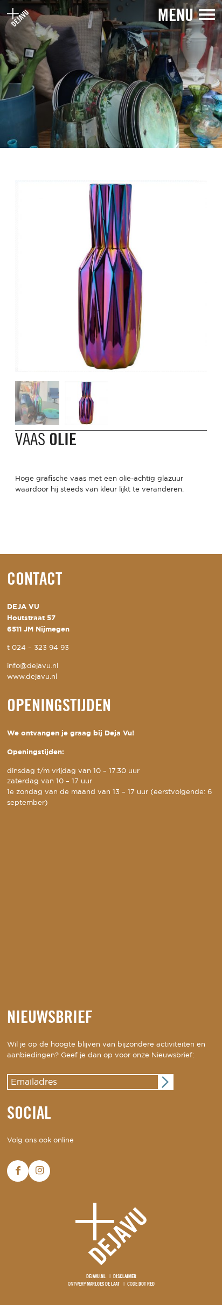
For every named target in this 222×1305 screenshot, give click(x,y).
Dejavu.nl (96, 1276)
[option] (111, 74)
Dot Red (146, 1284)
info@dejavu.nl (32, 666)
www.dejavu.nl (32, 676)
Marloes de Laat (103, 1284)
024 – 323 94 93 (40, 647)
